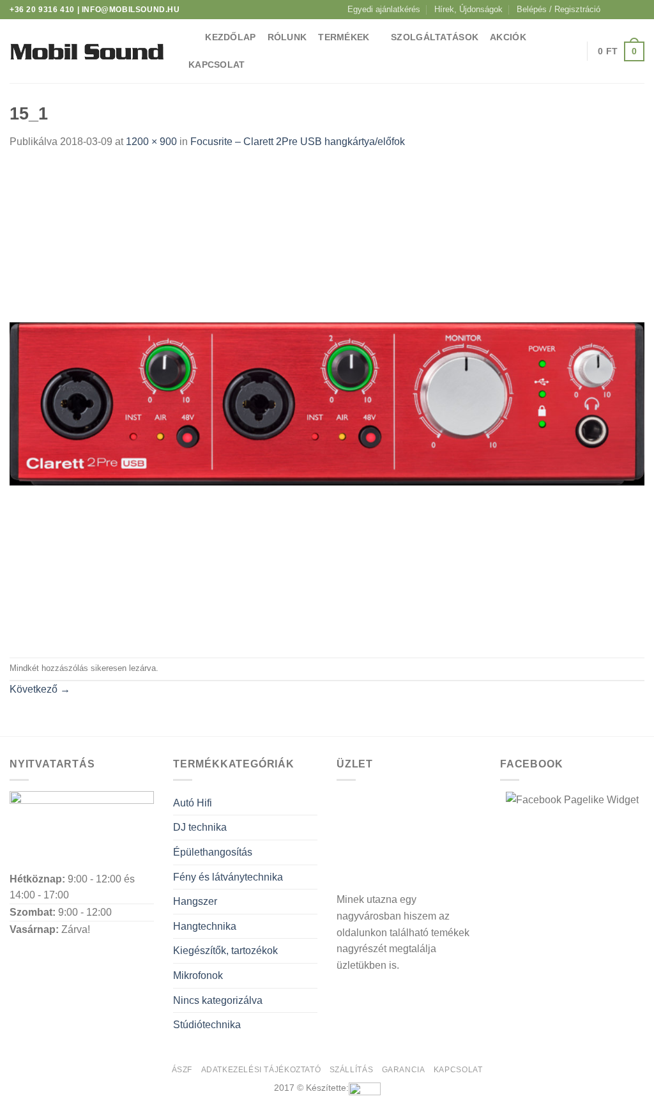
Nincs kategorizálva (217, 1000)
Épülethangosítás (212, 852)
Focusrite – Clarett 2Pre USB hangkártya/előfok (297, 141)
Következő (40, 689)
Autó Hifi (192, 802)
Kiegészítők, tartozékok (225, 950)
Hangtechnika (204, 926)
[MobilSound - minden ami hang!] (87, 51)
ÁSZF (182, 1069)
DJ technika (200, 827)
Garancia (403, 1069)
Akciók (508, 37)
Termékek (343, 37)
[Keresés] (188, 38)
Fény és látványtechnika (228, 877)
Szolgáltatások (434, 37)
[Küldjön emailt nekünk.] (638, 9)
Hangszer (195, 901)
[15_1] (327, 402)
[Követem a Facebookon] (614, 9)
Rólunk (287, 37)
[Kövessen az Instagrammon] (626, 9)
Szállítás (352, 1069)
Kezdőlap (230, 37)
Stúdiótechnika (207, 1024)
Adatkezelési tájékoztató (261, 1069)
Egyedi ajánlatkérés (383, 9)
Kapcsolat (216, 64)
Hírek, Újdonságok (468, 9)
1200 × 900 (151, 141)
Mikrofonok (198, 975)
